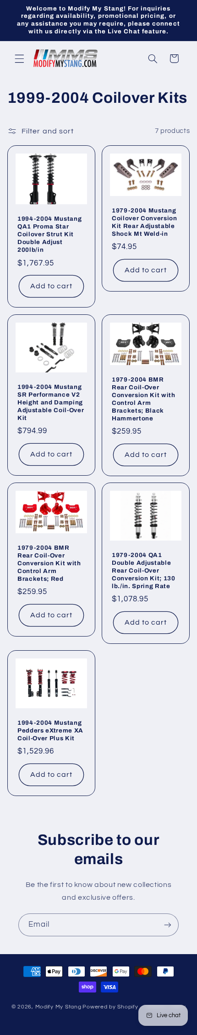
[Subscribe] (167, 924)
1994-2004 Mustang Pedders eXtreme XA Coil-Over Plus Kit (50, 730)
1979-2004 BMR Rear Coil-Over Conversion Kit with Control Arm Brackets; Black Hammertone (143, 399)
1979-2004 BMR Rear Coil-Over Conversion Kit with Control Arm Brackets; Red (49, 563)
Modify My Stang (58, 1006)
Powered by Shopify (110, 1006)
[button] (19, 58)
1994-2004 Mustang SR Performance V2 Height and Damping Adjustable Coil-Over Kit (50, 402)
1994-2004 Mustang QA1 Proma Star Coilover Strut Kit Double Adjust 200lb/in (49, 235)
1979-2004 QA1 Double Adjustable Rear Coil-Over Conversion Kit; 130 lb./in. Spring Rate (143, 570)
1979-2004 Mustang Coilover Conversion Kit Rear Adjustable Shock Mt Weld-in (144, 222)
